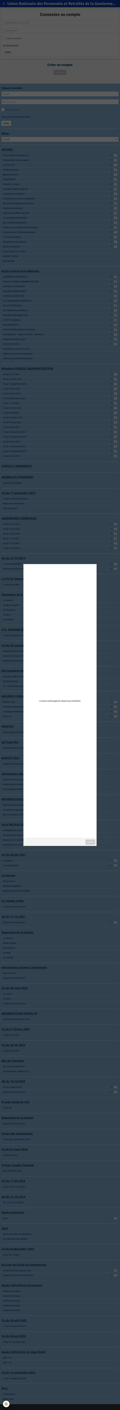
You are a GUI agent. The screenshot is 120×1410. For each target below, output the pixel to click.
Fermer (90, 842)
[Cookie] (6, 1404)
